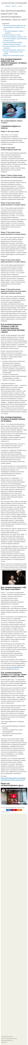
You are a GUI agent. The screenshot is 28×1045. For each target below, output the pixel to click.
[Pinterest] (14, 810)
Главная (7, 6)
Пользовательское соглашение (11, 1038)
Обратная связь (4, 1042)
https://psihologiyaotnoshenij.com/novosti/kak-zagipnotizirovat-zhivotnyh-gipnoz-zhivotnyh (13, 779)
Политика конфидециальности (7, 1040)
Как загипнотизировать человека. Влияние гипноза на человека (13, 43)
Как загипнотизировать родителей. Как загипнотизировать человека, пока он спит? (14, 27)
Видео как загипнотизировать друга (13, 55)
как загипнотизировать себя (15, 667)
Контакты (3, 1038)
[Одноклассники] (19, 810)
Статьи (20, 6)
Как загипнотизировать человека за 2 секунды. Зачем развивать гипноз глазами (14, 52)
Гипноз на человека (20, 807)
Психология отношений (14, 3)
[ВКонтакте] (8, 810)
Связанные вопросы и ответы (12, 35)
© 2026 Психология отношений (7, 1036)
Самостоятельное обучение (10, 807)
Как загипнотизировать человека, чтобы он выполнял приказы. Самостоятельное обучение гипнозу (15, 38)
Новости (14, 6)
